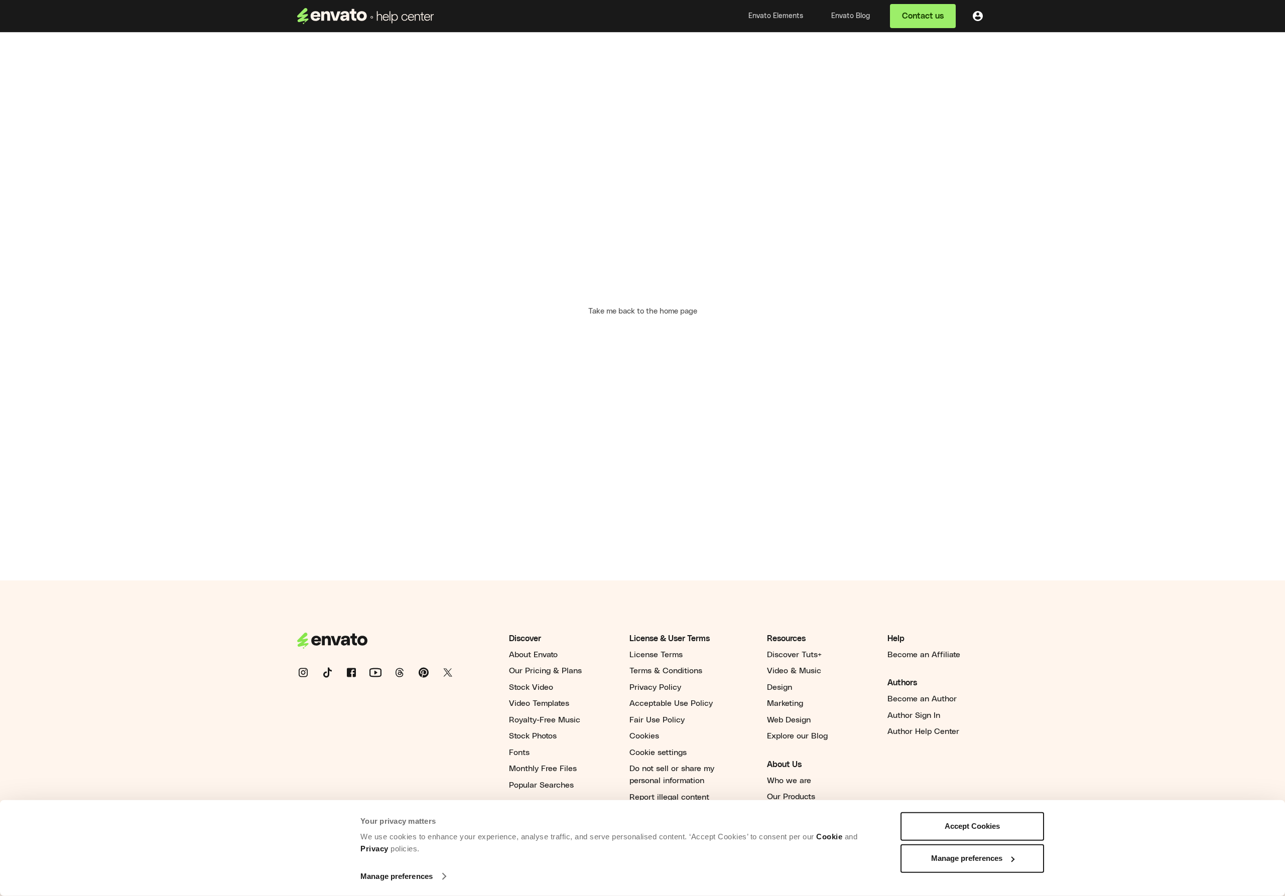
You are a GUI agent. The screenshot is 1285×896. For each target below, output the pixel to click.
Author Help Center (923, 731)
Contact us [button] (923, 16)
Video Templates (539, 703)
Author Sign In (913, 715)
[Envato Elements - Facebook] (357, 672)
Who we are (789, 781)
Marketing (785, 703)
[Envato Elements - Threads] (406, 672)
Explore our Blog (797, 736)
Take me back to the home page (642, 311)
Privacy (374, 848)
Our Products (791, 797)
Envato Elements (775, 16)
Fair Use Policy (657, 720)
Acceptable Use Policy (671, 703)
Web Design (789, 720)
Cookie (829, 836)
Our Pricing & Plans (545, 671)
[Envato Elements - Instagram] (309, 672)
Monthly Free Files (543, 769)
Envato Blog (850, 16)
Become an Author (922, 699)
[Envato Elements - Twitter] (454, 672)
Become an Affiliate (923, 655)
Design (779, 687)
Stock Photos (533, 736)
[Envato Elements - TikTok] (333, 672)
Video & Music (794, 671)
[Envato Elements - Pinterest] (430, 672)
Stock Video (531, 687)
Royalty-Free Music (544, 720)
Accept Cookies (972, 826)
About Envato (533, 655)
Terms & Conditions (665, 671)
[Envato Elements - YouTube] (381, 672)
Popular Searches (541, 785)
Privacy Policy (655, 687)
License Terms (656, 655)
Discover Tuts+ (794, 655)
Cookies (644, 736)
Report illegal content (669, 797)
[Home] (365, 16)
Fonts (519, 753)
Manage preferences (396, 876)
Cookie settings (658, 753)
